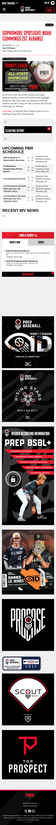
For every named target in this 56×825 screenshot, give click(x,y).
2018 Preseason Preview (14, 178)
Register (10, 257)
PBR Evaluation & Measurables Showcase (13, 159)
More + (50, 10)
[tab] (15, 242)
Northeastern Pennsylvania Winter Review (13, 169)
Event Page (18, 257)
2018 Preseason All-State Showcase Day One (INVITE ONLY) (14, 189)
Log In (46, 3)
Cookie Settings (30, 806)
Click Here (7, 111)
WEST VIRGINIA (8, 3)
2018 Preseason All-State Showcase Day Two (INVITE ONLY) (14, 199)
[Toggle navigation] (4, 9)
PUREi (30, 822)
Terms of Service (30, 803)
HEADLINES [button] (28, 275)
